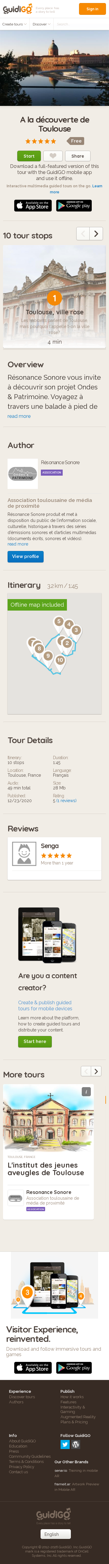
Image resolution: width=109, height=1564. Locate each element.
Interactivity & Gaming (73, 1409)
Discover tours (22, 1397)
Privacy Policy (21, 1466)
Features (68, 1402)
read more (19, 416)
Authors (16, 1402)
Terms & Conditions (26, 1461)
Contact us (18, 1472)
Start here (35, 1041)
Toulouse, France (21, 1157)
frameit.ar (62, 1484)
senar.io (60, 1470)
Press (14, 1451)
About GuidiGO (22, 1441)
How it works (72, 1397)
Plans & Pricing (74, 1422)
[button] (67, 646)
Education (18, 1446)
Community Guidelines (30, 1456)
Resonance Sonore (48, 1192)
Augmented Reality (78, 1417)
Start (29, 156)
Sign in (92, 9)
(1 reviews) (66, 800)
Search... (63, 24)
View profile (25, 556)
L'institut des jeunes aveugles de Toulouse (46, 1168)
